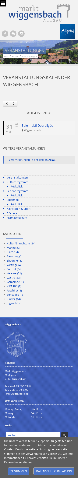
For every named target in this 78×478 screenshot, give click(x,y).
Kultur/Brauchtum (21, 243)
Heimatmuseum (17, 217)
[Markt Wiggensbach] (39, 12)
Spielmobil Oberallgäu (37, 125)
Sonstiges (15, 294)
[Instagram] (21, 33)
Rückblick (17, 186)
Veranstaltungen (17, 177)
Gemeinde (15, 282)
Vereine (14, 273)
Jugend (13, 303)
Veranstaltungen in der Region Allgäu (32, 160)
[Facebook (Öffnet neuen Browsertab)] (5, 33)
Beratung (14, 256)
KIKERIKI (14, 286)
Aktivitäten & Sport (18, 209)
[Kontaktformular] (13, 33)
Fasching (14, 290)
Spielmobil (13, 200)
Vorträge (14, 265)
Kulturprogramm (17, 182)
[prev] (6, 103)
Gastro (13, 277)
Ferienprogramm (17, 191)
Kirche (13, 252)
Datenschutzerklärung (54, 471)
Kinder (14, 299)
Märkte (13, 248)
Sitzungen (15, 260)
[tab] (39, 160)
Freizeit (14, 269)
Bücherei (12, 213)
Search (64, 435)
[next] (13, 103)
